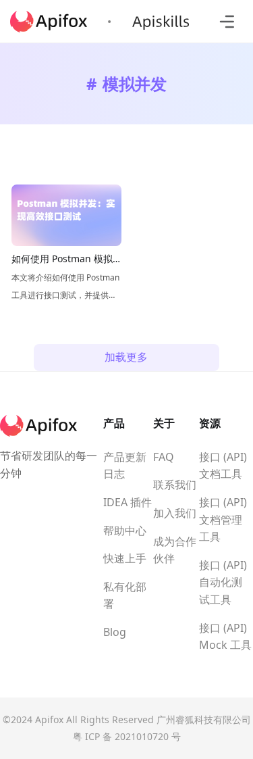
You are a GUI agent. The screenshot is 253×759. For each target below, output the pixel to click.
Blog (114, 632)
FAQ (163, 456)
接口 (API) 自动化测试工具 (223, 582)
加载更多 (126, 356)
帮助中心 (124, 530)
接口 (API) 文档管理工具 (223, 519)
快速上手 (124, 558)
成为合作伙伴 (174, 550)
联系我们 (174, 484)
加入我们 (174, 513)
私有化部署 (124, 595)
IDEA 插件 (127, 502)
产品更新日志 (124, 465)
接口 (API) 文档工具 (223, 465)
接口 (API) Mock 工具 (225, 636)
